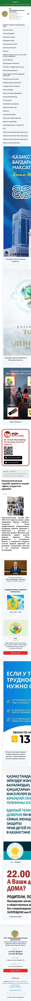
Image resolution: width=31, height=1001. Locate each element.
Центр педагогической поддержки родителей (14, 74)
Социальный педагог (9, 114)
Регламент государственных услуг (13, 67)
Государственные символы (11, 86)
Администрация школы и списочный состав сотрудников (14, 55)
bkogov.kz (15, 2)
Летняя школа (7, 100)
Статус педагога (8, 60)
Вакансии (6, 111)
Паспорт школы (8, 30)
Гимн (19, 612)
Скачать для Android (14, 457)
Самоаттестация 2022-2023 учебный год (15, 136)
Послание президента (15, 577)
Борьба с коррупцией (9, 121)
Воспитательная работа (10, 70)
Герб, (11, 612)
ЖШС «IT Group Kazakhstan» (19, 981)
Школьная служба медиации (12, 118)
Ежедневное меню (8, 40)
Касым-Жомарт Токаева (15, 579)
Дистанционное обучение (11, 63)
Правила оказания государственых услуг (14, 25)
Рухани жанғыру (8, 89)
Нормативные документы (11, 104)
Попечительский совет (10, 44)
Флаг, (15, 612)
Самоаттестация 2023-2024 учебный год (15, 139)
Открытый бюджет (9, 33)
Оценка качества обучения (11, 143)
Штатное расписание (9, 47)
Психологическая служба (11, 79)
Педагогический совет (10, 107)
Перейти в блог (15, 653)
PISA (4, 128)
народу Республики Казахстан (15, 581)
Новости (5, 51)
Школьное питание (9, 37)
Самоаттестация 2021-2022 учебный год (15, 132)
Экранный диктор (15, 990)
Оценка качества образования (12, 93)
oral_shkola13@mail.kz (15, 966)
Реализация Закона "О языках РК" (13, 125)
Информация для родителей (12, 82)
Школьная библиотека (10, 97)
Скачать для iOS (13, 462)
